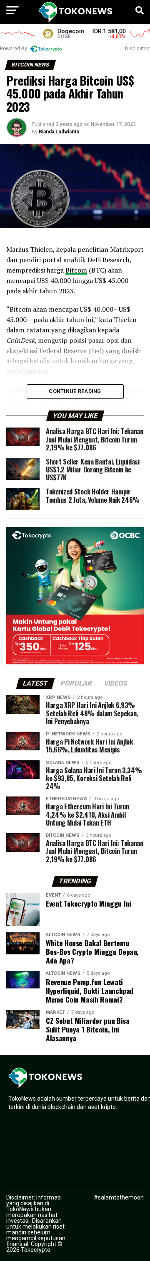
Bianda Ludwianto (59, 132)
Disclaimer (137, 48)
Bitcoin (76, 270)
